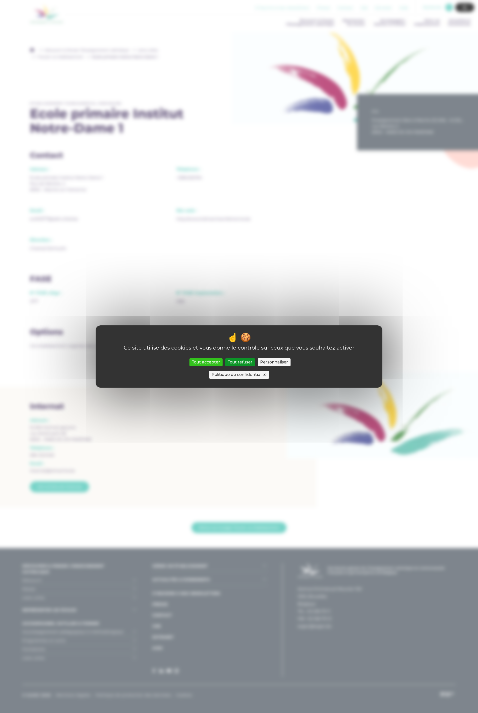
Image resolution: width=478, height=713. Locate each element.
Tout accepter (206, 362)
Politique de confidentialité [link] (239, 374)
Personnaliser (274, 362)
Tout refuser (240, 362)
